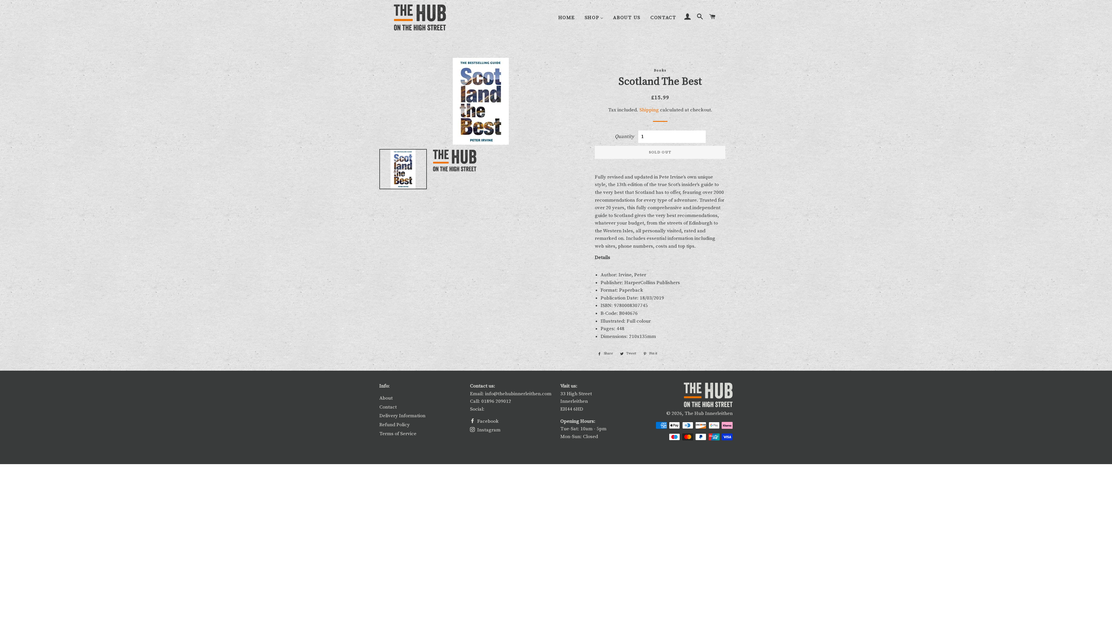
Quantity (624, 136)
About (386, 398)
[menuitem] (566, 18)
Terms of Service (397, 434)
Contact (388, 407)
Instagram (488, 430)
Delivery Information (402, 416)
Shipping (649, 110)
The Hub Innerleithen (709, 413)
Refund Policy (394, 425)
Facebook (487, 421)
